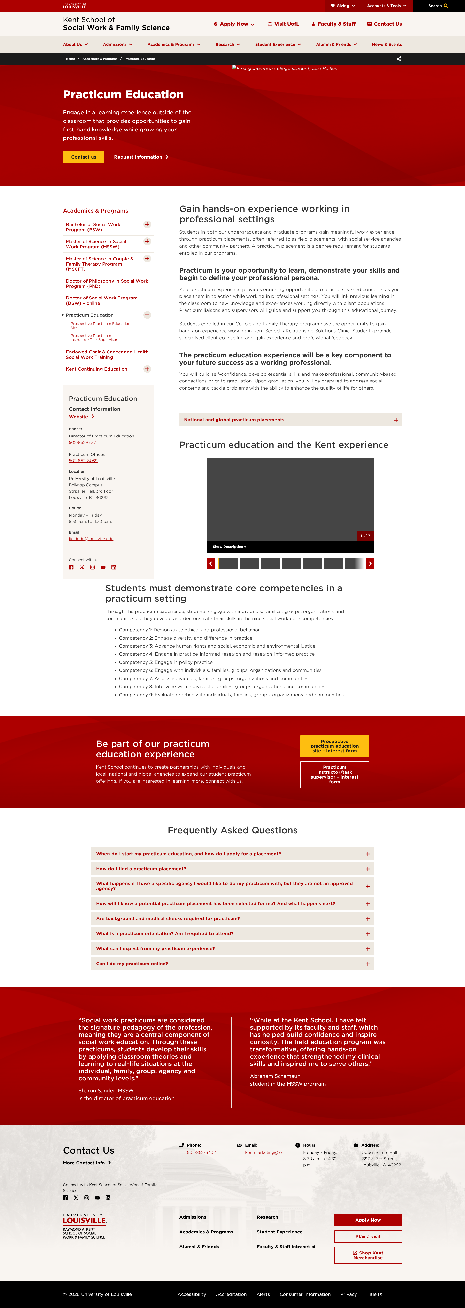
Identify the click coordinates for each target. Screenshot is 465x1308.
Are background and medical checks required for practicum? (168, 918)
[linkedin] (113, 567)
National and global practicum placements (234, 419)
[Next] (370, 563)
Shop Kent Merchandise (368, 1255)
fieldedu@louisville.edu (91, 538)
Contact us (83, 157)
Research (267, 1217)
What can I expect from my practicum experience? (155, 948)
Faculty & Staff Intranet (283, 1246)
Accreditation (231, 1294)
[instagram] (92, 567)
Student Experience (280, 1231)
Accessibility (192, 1294)
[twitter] (81, 567)
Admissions (192, 1217)
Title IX (375, 1294)
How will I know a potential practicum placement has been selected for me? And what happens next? (215, 903)
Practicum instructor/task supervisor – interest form (335, 774)
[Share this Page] (398, 58)
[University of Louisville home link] (75, 5)
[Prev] (211, 563)
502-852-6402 (201, 1152)
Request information (138, 157)
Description (229, 547)
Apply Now (368, 1220)
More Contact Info (84, 1162)
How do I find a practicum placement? (141, 868)
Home (70, 59)
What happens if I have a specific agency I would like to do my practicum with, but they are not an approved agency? (224, 886)
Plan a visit (368, 1236)
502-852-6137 (82, 442)
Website (79, 416)
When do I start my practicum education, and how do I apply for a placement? (188, 853)
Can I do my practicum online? (132, 963)
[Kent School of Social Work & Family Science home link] (85, 1225)
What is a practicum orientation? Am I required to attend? (164, 933)
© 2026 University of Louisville (97, 1294)
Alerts (263, 1294)
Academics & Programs (99, 59)
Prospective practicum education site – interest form (335, 746)
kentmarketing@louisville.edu (265, 1152)
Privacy (348, 1294)
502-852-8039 (83, 460)
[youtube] (103, 567)
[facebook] (71, 567)
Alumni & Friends (199, 1246)
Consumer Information (305, 1294)
